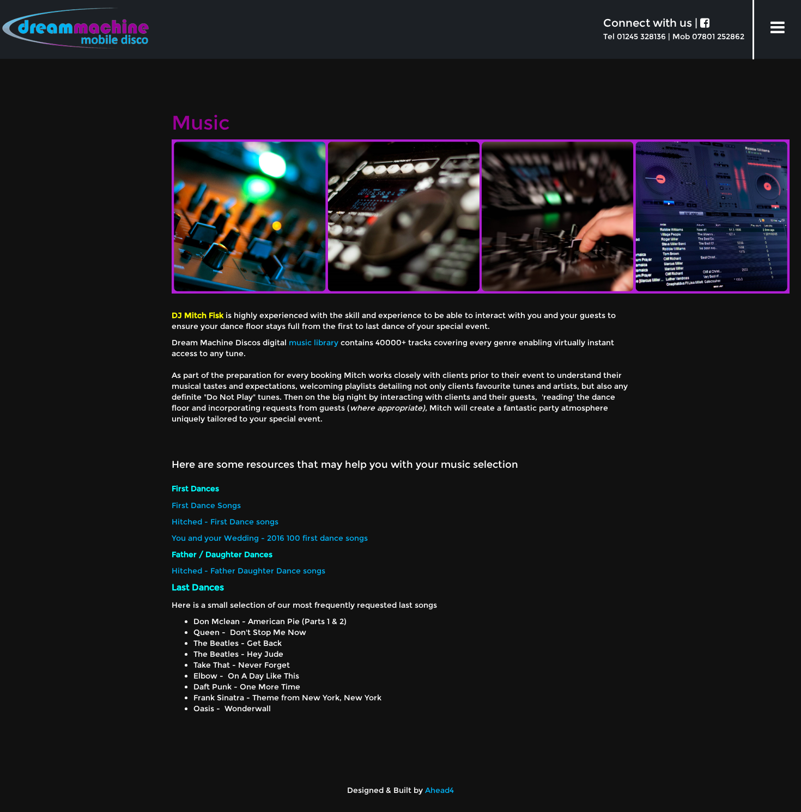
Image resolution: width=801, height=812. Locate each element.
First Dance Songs (206, 505)
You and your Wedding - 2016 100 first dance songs (270, 538)
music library (313, 342)
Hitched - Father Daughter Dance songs (248, 571)
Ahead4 (439, 790)
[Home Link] (75, 32)
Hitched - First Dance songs (225, 522)
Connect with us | (651, 22)
